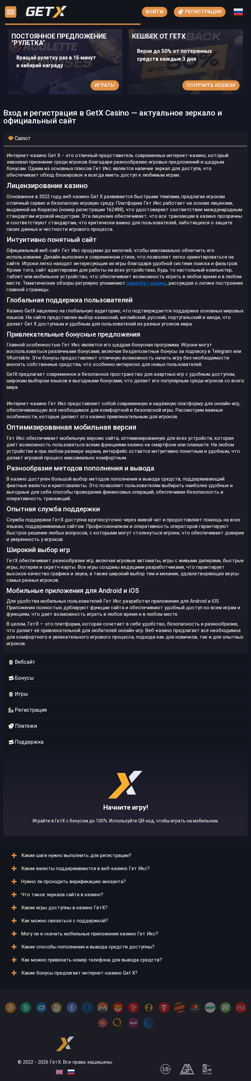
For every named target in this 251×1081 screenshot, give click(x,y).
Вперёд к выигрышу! (125, 809)
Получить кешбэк (211, 85)
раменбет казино (146, 283)
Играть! (104, 85)
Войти (154, 12)
